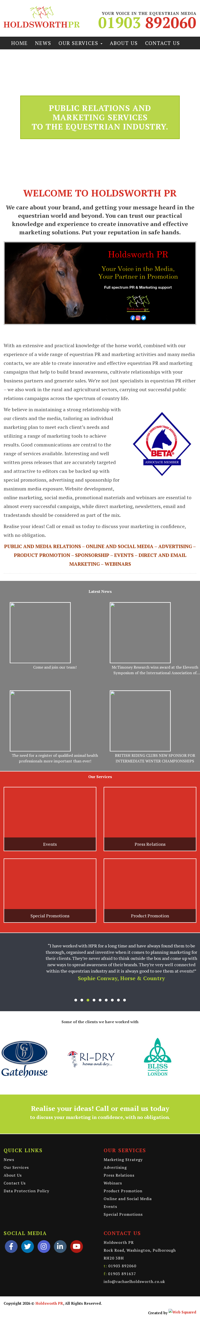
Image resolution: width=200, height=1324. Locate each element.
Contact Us (162, 43)
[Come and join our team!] (40, 632)
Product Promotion (123, 1179)
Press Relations (119, 1163)
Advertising (115, 1155)
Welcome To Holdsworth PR (100, 192)
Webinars (113, 1171)
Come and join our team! (55, 667)
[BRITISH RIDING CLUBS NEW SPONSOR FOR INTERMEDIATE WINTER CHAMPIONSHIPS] (140, 720)
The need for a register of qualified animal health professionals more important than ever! (55, 758)
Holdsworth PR (49, 1291)
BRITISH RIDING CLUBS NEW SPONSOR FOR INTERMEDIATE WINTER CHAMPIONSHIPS (155, 758)
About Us (124, 43)
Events (110, 1194)
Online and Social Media (128, 1186)
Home (19, 43)
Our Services (79, 43)
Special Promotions (123, 1202)
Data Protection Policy (26, 1179)
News (43, 43)
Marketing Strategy (123, 1147)
